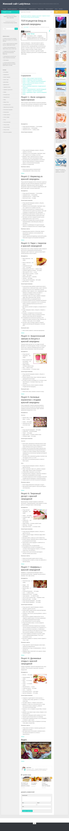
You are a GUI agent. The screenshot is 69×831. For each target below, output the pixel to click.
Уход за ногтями (7, 127)
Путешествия (6, 112)
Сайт (23, 806)
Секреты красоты (32, 8)
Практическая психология (8, 107)
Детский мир (6, 82)
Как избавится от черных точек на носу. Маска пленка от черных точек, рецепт (61, 125)
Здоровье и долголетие (12, 8)
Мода (5, 99)
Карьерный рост (7, 97)
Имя (23, 802)
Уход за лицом (6, 124)
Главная (4, 8)
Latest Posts (28, 31)
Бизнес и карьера (49, 8)
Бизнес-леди (6, 79)
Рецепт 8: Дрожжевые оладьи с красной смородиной (34, 92)
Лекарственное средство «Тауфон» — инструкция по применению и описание (61, 170)
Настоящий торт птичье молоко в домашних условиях (25, 784)
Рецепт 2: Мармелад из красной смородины (32, 79)
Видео (24, 93)
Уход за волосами (7, 122)
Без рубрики (6, 72)
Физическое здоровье (8, 132)
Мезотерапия (6, 60)
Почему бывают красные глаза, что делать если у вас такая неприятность (61, 140)
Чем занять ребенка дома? (60, 79)
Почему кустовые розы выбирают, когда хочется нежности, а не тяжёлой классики (10, 40)
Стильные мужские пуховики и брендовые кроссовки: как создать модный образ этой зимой (9, 64)
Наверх (22, 173)
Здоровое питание (25, 11)
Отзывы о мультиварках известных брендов (46, 784)
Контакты (61, 8)
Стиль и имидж (6, 117)
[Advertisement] (34, 63)
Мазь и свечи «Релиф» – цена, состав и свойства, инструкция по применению (61, 93)
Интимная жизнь (7, 94)
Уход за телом (6, 129)
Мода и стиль (40, 8)
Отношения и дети (22, 8)
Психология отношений (8, 109)
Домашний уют (6, 84)
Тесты (56, 8)
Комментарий (24, 795)
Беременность (6, 74)
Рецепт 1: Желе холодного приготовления (32, 78)
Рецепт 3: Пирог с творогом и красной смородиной (34, 81)
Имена (5, 92)
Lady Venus (26, 27)
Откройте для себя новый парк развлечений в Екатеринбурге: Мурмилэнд (9, 52)
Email (38, 802)
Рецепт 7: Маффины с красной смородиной (32, 90)
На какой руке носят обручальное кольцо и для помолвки (60, 109)
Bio (23, 31)
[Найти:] (8, 29)
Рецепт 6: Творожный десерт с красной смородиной (34, 89)
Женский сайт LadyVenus (16, 4)
